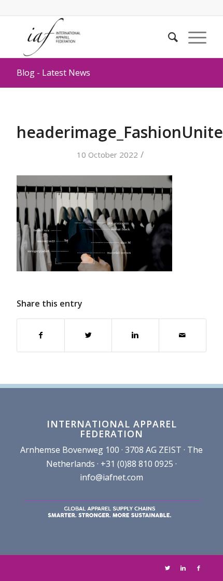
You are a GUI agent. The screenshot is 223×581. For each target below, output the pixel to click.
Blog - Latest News (53, 72)
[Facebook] (198, 568)
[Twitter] (167, 568)
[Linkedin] (183, 568)
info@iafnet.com (111, 477)
